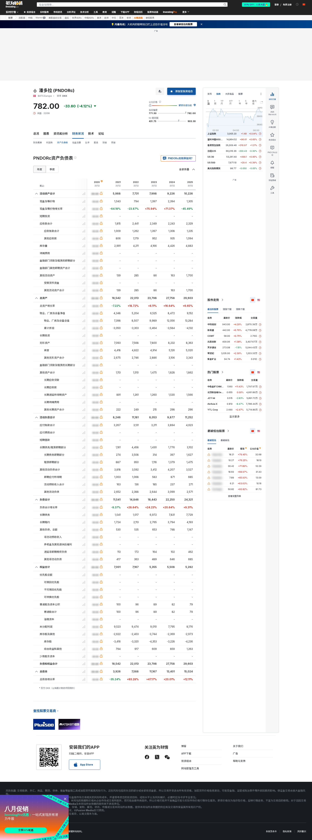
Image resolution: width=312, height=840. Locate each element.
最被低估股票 (216, 431)
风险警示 (301, 831)
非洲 (129, 17)
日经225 (211, 151)
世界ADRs (76, 17)
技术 (91, 133)
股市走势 (213, 300)
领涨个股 (227, 309)
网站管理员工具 (190, 768)
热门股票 (213, 372)
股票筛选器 (152, 11)
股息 (96, 142)
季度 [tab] (52, 169)
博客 (183, 746)
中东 (114, 17)
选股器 (22, 17)
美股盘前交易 (55, 17)
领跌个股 (240, 309)
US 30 (210, 156)
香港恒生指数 (213, 145)
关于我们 (238, 746)
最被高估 (225, 440)
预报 (113, 142)
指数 (218, 94)
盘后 (67, 17)
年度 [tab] (39, 169)
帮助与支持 (239, 760)
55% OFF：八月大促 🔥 (256, 4)
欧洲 (106, 17)
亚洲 (121, 17)
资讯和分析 (60, 133)
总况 (36, 133)
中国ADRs (89, 17)
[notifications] (297, 4)
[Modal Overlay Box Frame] (34, 817)
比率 (87, 142)
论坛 (101, 133)
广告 (235, 753)
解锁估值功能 (185, 105)
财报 (105, 142)
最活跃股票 (212, 309)
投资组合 (186, 760)
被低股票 (150, 17)
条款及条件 (271, 831)
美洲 (99, 17)
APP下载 (186, 753)
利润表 (49, 142)
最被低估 (211, 440)
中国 (30, 17)
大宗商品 (229, 94)
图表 (46, 133)
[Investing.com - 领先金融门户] (14, 4)
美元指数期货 (213, 168)
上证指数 (211, 133)
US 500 (211, 162)
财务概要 (37, 142)
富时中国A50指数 (216, 139)
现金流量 (76, 142)
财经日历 (138, 11)
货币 (209, 94)
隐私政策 (287, 831)
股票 (10, 17)
